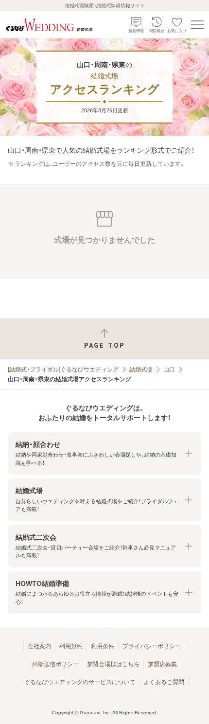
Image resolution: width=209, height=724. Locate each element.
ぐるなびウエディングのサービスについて (79, 682)
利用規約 (71, 646)
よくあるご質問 (163, 682)
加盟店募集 (162, 664)
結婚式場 (141, 369)
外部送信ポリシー (55, 664)
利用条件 (102, 646)
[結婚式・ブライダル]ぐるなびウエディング (63, 369)
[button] (104, 453)
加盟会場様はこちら (113, 664)
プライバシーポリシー (151, 646)
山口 (169, 369)
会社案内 (39, 646)
